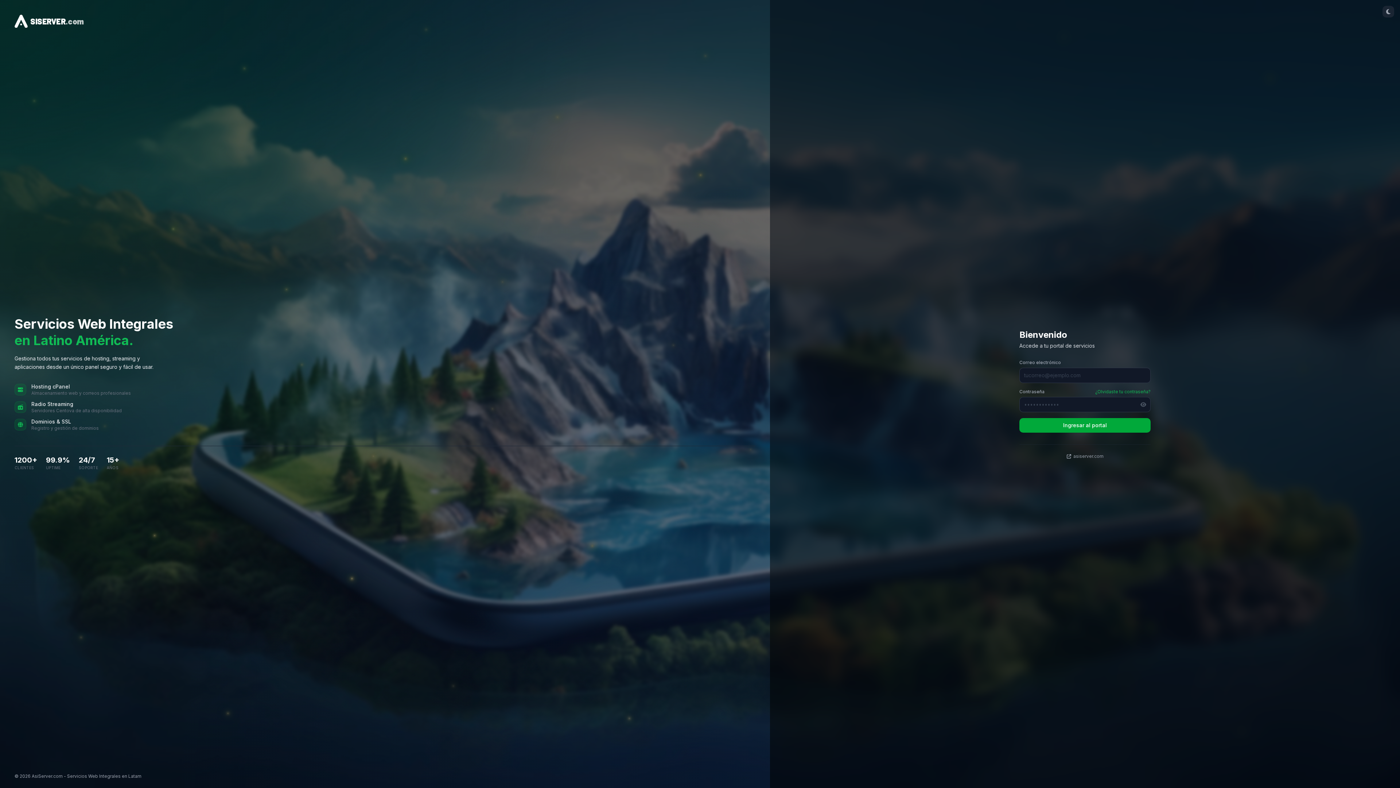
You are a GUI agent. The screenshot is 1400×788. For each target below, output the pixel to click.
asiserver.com (1088, 456)
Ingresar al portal (1085, 425)
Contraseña (1032, 391)
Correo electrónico (1040, 362)
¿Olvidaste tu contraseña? (1123, 391)
